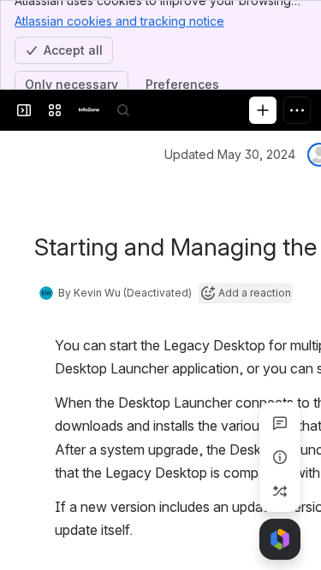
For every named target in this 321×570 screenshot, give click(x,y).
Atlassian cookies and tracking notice (119, 21)
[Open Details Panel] (280, 457)
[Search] (123, 110)
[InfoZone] (89, 110)
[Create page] (280, 491)
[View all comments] (280, 423)
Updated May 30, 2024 (229, 154)
